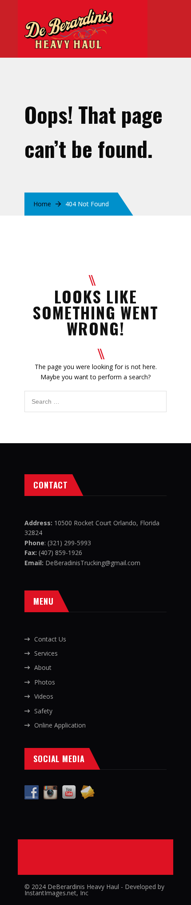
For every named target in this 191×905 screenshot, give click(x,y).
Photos (44, 682)
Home (42, 204)
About (43, 667)
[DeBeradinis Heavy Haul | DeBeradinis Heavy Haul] (68, 13)
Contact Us (50, 639)
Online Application (60, 725)
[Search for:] (95, 395)
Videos (43, 696)
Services (46, 653)
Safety (43, 711)
